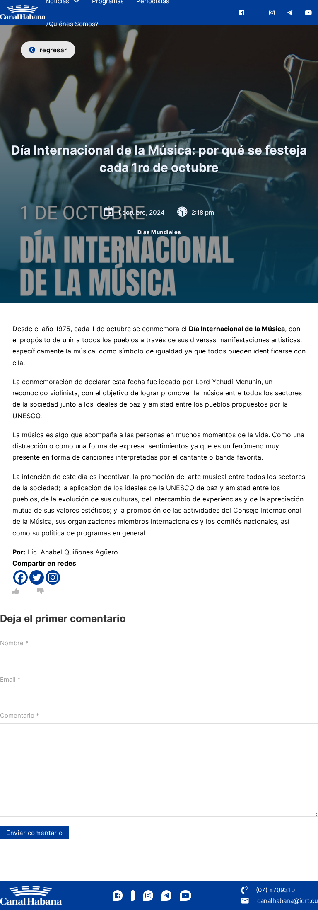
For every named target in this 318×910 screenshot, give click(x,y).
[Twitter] (36, 577)
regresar (53, 50)
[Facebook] (20, 577)
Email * (10, 679)
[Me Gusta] (15, 591)
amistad (161, 404)
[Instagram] (53, 577)
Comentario (19, 715)
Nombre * (14, 643)
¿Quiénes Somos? (72, 24)
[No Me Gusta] (40, 591)
